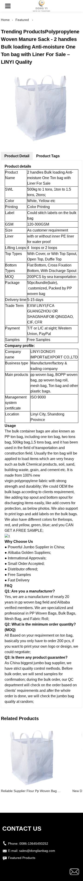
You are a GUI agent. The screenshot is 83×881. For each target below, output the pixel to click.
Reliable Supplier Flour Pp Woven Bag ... (30, 791)
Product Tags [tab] (48, 156)
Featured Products (21, 858)
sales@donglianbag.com (37, 850)
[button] (8, 6)
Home (5, 20)
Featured (22, 20)
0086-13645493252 (33, 843)
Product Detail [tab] (16, 156)
